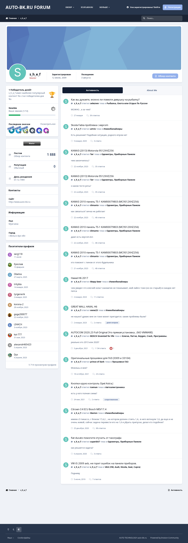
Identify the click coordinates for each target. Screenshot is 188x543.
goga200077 (20, 314)
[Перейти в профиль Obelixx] (10, 275)
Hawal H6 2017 (79, 278)
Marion (93, 413)
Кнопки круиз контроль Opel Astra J (92, 383)
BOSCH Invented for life (102, 336)
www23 (94, 310)
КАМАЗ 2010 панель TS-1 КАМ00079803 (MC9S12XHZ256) (105, 201)
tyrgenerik (19, 294)
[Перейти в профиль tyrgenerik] (10, 295)
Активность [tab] (92, 90)
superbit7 (95, 441)
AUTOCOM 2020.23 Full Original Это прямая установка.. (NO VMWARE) (112, 332)
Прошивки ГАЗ (120, 361)
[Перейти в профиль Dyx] (10, 355)
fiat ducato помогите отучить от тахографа (96, 437)
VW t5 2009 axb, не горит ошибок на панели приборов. (104, 463)
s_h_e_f (77, 103)
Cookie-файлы (24, 538)
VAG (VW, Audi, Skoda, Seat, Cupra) (122, 467)
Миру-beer (95, 281)
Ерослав (18, 264)
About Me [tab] (152, 90)
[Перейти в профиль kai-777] (10, 335)
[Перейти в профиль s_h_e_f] (65, 101)
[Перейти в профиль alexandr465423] (10, 345)
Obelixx (18, 274)
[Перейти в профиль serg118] (10, 255)
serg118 (18, 254)
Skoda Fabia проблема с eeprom (89, 125)
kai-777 (18, 334)
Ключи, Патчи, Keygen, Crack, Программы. (144, 336)
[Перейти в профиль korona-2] (10, 305)
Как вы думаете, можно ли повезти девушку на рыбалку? (105, 99)
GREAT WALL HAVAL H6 (84, 306)
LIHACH (18, 324)
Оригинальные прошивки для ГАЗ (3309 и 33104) (100, 358)
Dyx (16, 354)
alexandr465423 (22, 344)
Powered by (164, 538)
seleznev (94, 103)
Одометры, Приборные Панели (118, 154)
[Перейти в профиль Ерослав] (10, 265)
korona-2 (19, 304)
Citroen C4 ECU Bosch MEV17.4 (88, 409)
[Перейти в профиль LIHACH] (10, 325)
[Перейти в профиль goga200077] (10, 315)
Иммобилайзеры (113, 128)
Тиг (92, 154)
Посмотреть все (48, 124)
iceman (94, 387)
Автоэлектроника (115, 387)
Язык (9, 538)
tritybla (18, 284)
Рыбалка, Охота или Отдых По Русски (127, 103)
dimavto (94, 205)
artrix (93, 128)
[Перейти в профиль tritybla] (10, 285)
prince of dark (97, 361)
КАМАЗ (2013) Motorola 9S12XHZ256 (92, 150)
